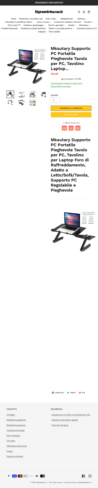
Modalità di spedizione (16, 425)
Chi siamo (11, 441)
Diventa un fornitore (15, 456)
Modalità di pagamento (16, 420)
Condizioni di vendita (15, 430)
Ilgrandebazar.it (41, 482)
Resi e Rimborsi (13, 436)
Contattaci (11, 415)
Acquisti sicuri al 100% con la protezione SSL (71, 415)
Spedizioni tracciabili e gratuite (65, 420)
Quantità (54, 95)
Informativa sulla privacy (17, 446)
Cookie (10, 451)
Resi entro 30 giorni (60, 425)
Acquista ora (71, 115)
